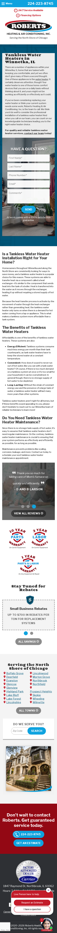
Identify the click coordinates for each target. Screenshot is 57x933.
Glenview (12, 687)
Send (28, 209)
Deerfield (12, 676)
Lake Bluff (12, 695)
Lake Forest (13, 698)
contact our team (34, 133)
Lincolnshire (13, 702)
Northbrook (40, 680)
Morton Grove (41, 676)
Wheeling (38, 698)
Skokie (37, 695)
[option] (28, 480)
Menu (9, 3)
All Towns (27, 710)
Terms (7, 930)
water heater (41, 79)
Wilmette (38, 702)
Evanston (12, 680)
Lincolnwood (40, 673)
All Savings (27, 641)
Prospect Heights (41, 691)
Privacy (3, 930)
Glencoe (11, 684)
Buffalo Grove (15, 673)
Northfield (39, 684)
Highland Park (15, 691)
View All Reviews (27, 513)
